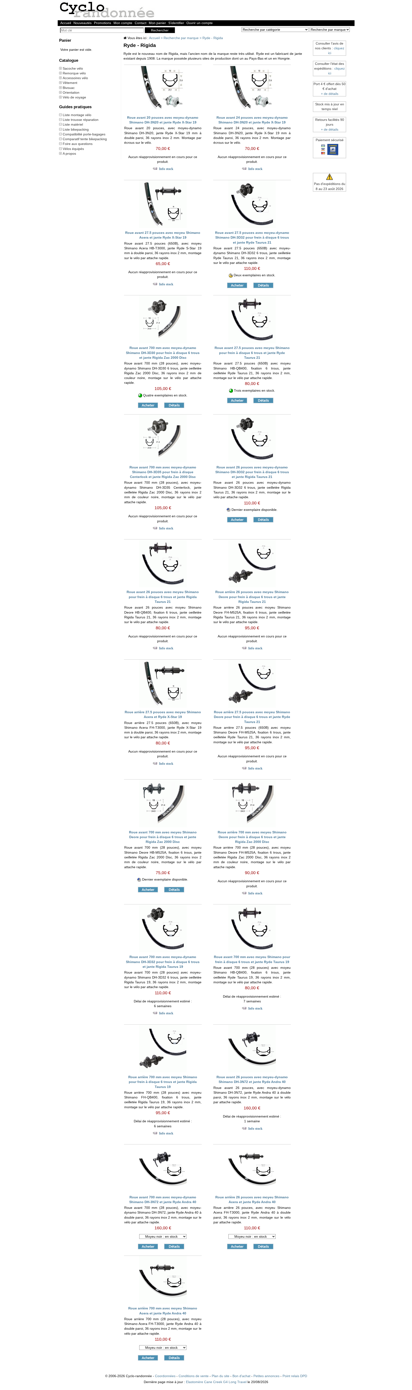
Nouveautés (82, 23)
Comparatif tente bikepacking (85, 139)
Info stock (166, 169)
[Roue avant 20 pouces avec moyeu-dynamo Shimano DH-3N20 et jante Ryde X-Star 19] (163, 111)
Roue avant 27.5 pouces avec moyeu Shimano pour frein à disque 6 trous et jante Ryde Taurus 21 (252, 352)
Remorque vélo (74, 73)
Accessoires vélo (75, 78)
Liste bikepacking (76, 129)
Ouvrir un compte (199, 23)
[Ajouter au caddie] (235, 284)
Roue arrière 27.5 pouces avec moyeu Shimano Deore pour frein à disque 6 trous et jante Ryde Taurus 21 (252, 717)
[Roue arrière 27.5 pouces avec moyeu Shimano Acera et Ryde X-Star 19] (163, 706)
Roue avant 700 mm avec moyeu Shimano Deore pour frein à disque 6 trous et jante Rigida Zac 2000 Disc (163, 837)
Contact (140, 23)
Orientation (71, 92)
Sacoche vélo (73, 68)
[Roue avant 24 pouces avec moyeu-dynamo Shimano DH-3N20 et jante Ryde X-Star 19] (252, 111)
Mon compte (122, 23)
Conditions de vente (194, 1376)
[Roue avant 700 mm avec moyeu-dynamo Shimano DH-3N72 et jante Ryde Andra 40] (163, 1191)
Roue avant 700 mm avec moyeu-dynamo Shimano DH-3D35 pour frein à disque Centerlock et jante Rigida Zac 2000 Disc (162, 472)
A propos (69, 153)
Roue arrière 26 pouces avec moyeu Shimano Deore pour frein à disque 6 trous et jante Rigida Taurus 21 (252, 597)
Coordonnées (165, 1376)
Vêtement (70, 83)
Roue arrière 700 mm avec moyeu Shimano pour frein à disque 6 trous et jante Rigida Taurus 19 (162, 1082)
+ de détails (329, 94)
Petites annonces (266, 1376)
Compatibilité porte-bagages (84, 134)
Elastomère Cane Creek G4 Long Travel (216, 1382)
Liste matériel (73, 124)
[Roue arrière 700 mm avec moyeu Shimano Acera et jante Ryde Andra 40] (163, 1302)
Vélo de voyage (74, 97)
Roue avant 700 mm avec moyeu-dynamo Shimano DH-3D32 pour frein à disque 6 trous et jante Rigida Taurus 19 (163, 962)
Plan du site (220, 1376)
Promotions (102, 23)
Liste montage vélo (77, 115)
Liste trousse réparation (80, 120)
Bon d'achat (241, 1376)
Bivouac (69, 88)
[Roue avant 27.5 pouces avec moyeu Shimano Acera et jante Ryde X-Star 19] (163, 227)
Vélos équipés (73, 149)
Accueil (65, 23)
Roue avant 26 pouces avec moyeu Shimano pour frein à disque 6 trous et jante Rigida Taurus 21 (163, 597)
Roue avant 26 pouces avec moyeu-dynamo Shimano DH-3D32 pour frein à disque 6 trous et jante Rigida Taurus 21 (252, 472)
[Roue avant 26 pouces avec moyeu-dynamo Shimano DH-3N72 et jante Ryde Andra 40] (252, 1071)
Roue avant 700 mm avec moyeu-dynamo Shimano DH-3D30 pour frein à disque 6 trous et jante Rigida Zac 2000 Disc (163, 352)
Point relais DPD (295, 1376)
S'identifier (176, 23)
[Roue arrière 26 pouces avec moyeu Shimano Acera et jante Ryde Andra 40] (252, 1191)
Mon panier (157, 23)
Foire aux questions (78, 144)
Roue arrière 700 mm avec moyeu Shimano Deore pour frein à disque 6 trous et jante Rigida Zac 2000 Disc (252, 837)
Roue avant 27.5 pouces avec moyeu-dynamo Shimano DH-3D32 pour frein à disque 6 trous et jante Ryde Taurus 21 (252, 237)
